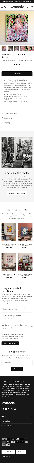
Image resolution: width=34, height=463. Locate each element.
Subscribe (17, 369)
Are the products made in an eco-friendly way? (15, 326)
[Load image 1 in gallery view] (17, 28)
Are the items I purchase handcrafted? (11, 317)
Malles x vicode (23, 2)
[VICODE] (17, 6)
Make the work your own (17, 193)
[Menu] (2, 7)
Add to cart (17, 73)
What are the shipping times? (13, 309)
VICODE (8, 456)
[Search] (6, 7)
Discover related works (17, 210)
